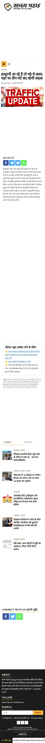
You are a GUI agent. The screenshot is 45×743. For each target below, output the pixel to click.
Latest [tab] (8, 442)
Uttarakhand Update (14, 387)
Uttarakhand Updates (29, 387)
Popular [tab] (29, 442)
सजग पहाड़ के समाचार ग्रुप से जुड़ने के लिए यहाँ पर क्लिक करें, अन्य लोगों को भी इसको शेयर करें (22, 355)
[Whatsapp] (24, 163)
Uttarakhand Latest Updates (19, 384)
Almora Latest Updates (27, 379)
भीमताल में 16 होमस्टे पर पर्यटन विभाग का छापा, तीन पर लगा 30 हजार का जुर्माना (27, 478)
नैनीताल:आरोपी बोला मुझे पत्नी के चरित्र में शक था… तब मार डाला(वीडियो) (27, 457)
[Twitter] (18, 163)
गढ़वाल (28, 471)
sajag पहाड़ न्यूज (24, 382)
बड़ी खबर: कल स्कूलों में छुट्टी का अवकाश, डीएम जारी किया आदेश (27, 546)
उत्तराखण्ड (4, 69)
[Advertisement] (22, 34)
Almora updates (13, 382)
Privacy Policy (37, 718)
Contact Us (7, 718)
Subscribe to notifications (13, 702)
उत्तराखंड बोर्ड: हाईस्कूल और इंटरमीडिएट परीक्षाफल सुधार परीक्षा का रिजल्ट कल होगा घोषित (26, 500)
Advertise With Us (21, 718)
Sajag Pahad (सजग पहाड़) (25, 727)
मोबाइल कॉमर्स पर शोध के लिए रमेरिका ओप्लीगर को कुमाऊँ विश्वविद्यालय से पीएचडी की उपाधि (27, 524)
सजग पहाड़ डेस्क (18, 83)
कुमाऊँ (23, 450)
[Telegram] (12, 163)
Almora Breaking (13, 379)
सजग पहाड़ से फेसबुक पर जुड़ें (19, 361)
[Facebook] (6, 163)
